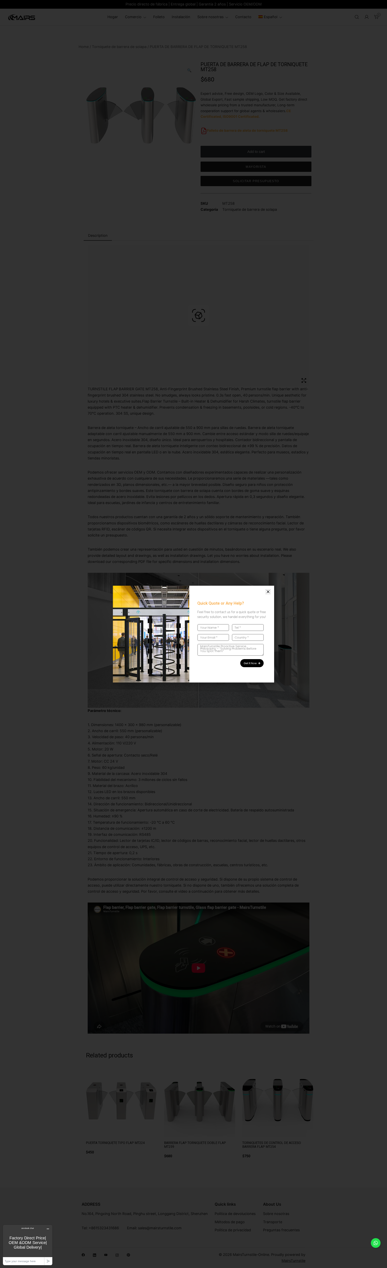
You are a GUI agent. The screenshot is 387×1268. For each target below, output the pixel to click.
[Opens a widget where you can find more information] (27, 1245)
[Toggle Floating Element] (376, 1243)
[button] (268, 592)
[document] (193, 634)
